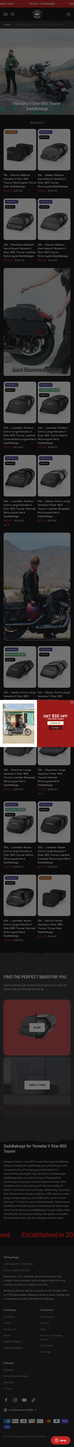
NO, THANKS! (55, 728)
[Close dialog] (72, 702)
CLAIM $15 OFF (56, 723)
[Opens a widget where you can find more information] (60, 1440)
